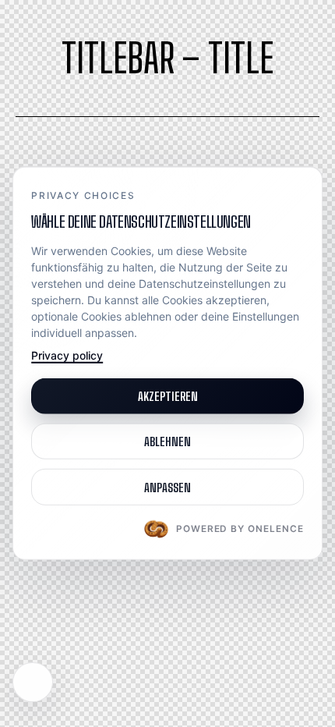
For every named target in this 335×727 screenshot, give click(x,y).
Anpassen (167, 487)
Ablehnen (167, 441)
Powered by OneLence (240, 528)
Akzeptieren (168, 395)
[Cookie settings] (32, 682)
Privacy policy (67, 355)
